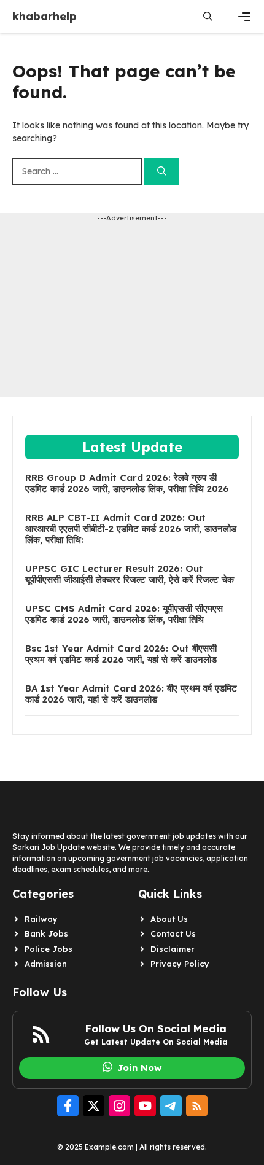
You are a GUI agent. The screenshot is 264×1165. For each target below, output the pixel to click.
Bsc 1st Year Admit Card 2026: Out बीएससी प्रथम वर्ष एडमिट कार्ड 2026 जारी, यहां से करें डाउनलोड (121, 654)
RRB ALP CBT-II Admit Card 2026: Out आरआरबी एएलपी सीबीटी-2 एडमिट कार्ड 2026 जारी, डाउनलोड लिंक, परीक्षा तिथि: (130, 528)
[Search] (161, 171)
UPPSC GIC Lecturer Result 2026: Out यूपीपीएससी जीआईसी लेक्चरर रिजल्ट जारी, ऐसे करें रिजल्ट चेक (129, 574)
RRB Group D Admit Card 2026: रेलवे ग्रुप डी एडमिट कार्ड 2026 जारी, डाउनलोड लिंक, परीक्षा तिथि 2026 (127, 483)
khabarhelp (44, 16)
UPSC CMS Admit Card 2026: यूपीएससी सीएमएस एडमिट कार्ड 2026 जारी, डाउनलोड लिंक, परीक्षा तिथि (124, 614)
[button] (208, 16)
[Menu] (244, 16)
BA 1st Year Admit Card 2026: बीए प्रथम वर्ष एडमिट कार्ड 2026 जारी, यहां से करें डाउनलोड (131, 694)
